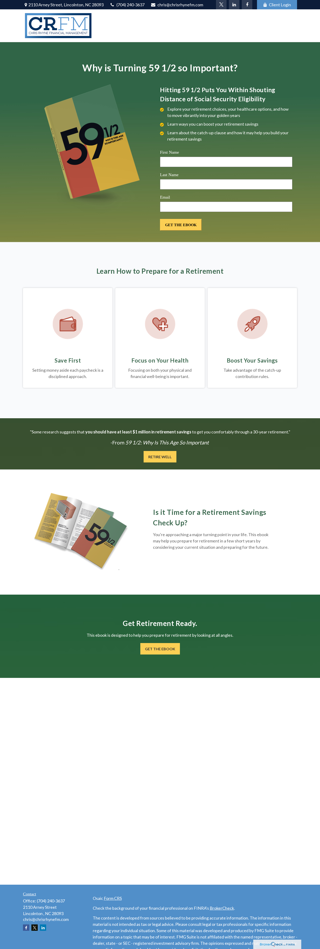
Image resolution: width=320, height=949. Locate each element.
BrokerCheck (222, 908)
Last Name (169, 174)
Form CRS (113, 898)
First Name (169, 152)
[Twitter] (221, 4)
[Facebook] (247, 4)
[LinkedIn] (234, 4)
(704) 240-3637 (130, 4)
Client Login (280, 4)
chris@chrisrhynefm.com (180, 4)
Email (165, 197)
